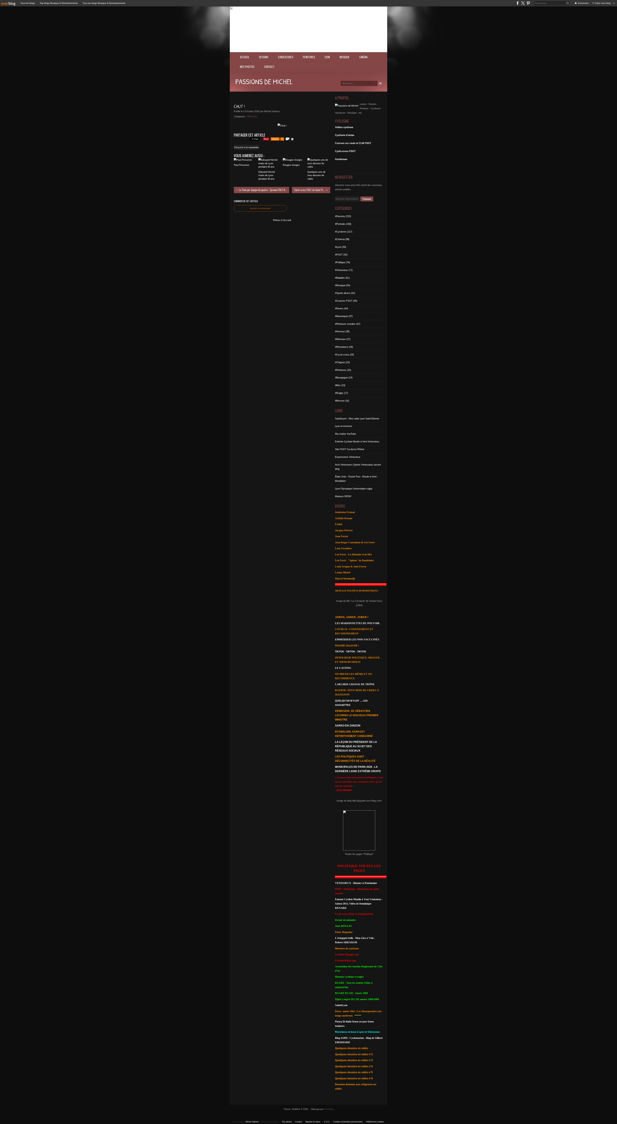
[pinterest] (528, 3)
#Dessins (252, 116)
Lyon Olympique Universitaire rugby (353, 488)
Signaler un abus (313, 1122)
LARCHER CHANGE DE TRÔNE (355, 684)
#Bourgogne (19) (344, 377)
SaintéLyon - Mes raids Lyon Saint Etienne (357, 418)
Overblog (329, 1109)
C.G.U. (327, 1122)
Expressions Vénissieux (347, 457)
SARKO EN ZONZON (347, 725)
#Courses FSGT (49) (346, 300)
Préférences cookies (375, 1122)
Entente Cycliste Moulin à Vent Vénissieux (357, 441)
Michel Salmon (252, 1122)
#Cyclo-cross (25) (344, 354)
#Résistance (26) (344, 346)
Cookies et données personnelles (348, 1122)
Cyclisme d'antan (344, 135)
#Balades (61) (342, 277)
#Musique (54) (342, 285)
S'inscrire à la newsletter (246, 147)
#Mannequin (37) (344, 316)
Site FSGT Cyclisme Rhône (349, 449)
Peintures (309, 57)
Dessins (263, 57)
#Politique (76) (342, 262)
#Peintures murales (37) (347, 323)
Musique (345, 57)
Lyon (327, 57)
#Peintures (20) (343, 370)
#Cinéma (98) (342, 239)
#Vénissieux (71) (344, 270)
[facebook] (518, 3)
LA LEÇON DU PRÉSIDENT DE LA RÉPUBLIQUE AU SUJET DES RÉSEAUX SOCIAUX (356, 746)
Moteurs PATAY (343, 496)
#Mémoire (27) (342, 339)
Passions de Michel (264, 81)
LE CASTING (343, 668)
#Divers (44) (341, 308)
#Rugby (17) (341, 393)
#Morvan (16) (342, 400)
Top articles (287, 1122)
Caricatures (285, 57)
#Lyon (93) (340, 247)
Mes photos (247, 66)
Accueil (244, 57)
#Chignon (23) (342, 362)
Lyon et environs (343, 426)
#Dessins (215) (343, 216)
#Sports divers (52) (345, 293)
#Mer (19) (340, 385)
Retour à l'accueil (282, 220)
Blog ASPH (341, 1038)
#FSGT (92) (341, 254)
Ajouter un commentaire (260, 208)
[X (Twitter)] (523, 3)
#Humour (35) (342, 331)
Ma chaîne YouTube (345, 433)
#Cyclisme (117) (343, 231)
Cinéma (363, 57)
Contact (269, 66)
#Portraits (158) (343, 224)
